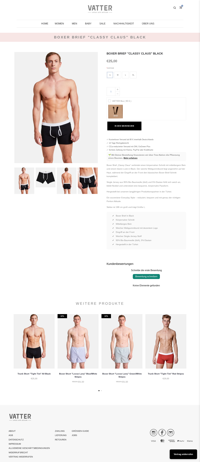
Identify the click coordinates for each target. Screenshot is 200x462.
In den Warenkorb (124, 126)
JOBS (74, 435)
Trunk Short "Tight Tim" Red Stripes (166, 374)
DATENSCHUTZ (16, 439)
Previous (9, 352)
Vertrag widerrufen (21, 457)
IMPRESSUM (15, 444)
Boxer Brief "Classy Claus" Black (135, 53)
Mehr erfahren (130, 158)
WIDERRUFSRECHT (18, 452)
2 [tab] (101, 391)
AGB (11, 435)
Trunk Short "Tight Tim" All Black (34, 374)
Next (190, 352)
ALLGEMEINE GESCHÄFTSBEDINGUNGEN (29, 448)
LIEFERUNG (61, 435)
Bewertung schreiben (146, 276)
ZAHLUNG (60, 431)
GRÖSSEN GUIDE (80, 431)
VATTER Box (121, 101)
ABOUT (12, 431)
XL (133, 75)
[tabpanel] (34, 350)
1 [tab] (99, 391)
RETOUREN (60, 439)
